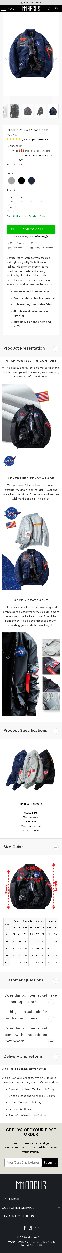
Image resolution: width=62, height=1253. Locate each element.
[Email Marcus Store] (37, 1228)
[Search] (49, 8)
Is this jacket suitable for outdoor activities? (26, 1015)
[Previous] (6, 58)
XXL (11, 208)
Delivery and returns (23, 1056)
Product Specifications (25, 730)
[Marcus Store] (31, 8)
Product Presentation (24, 348)
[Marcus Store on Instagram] (30, 1228)
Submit (49, 1162)
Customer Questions (23, 980)
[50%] (31, 58)
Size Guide (13, 847)
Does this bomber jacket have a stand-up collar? (31, 998)
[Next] (55, 58)
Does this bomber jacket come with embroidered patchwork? (26, 1034)
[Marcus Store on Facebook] (24, 1228)
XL (41, 197)
